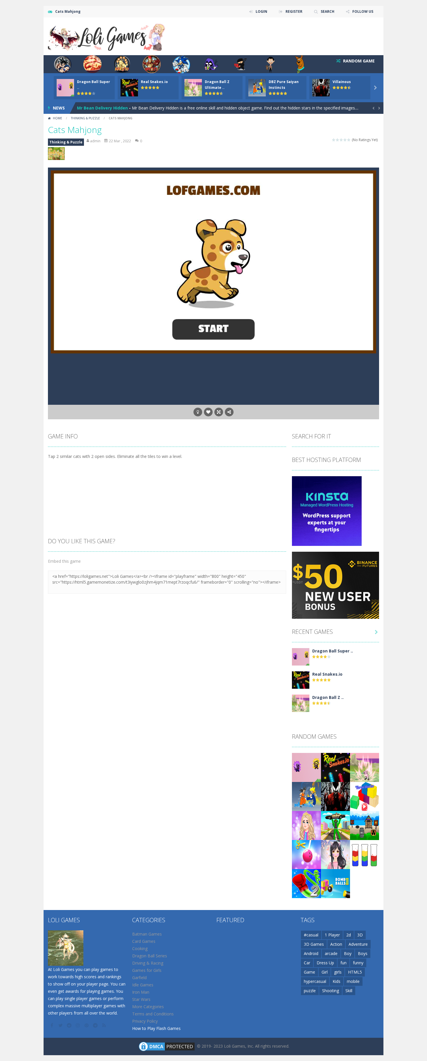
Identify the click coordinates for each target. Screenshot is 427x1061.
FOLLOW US (362, 11)
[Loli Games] (107, 36)
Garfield (139, 977)
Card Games (143, 941)
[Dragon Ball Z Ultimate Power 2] (300, 703)
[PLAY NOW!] (65, 87)
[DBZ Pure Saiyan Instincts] (306, 796)
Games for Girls (147, 970)
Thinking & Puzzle (85, 118)
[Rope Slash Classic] (306, 854)
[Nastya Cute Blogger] (306, 825)
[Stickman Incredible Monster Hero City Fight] (335, 825)
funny (358, 962)
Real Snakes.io (154, 81)
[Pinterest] (87, 1025)
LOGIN (261, 11)
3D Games (314, 944)
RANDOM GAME (358, 61)
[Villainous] (335, 796)
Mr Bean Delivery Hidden (102, 108)
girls (338, 972)
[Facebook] (52, 1025)
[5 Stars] (349, 139)
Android (311, 953)
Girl (325, 972)
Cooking (140, 948)
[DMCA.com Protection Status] (167, 1046)
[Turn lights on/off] (197, 412)
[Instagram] (78, 1025)
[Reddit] (69, 1025)
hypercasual (315, 981)
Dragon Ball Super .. (332, 651)
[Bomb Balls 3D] (335, 883)
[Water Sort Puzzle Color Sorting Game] (364, 854)
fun (343, 962)
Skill (348, 990)
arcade (331, 953)
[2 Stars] (338, 139)
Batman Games (147, 934)
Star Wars (141, 999)
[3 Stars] (341, 139)
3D (360, 935)
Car (307, 962)
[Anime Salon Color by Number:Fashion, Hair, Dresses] (335, 854)
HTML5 (355, 972)
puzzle (310, 990)
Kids (336, 981)
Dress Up (325, 962)
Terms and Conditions (153, 1014)
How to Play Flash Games (156, 1028)
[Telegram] (96, 1025)
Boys (362, 953)
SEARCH (327, 11)
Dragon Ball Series (149, 956)
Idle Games (142, 985)
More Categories (148, 1006)
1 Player (332, 935)
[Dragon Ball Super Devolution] (300, 656)
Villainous (342, 81)
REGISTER (294, 11)
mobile (353, 981)
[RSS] (104, 1025)
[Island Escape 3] (364, 825)
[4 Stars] (345, 139)
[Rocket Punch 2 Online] (306, 883)
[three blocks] (364, 796)
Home (57, 118)
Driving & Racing (147, 963)
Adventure (358, 944)
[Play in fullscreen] (218, 412)
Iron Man (140, 992)
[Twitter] (61, 1025)
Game (309, 972)
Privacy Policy (145, 1021)
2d (348, 935)
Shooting (330, 990)
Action (336, 944)
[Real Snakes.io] (300, 679)
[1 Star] (334, 139)
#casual (311, 935)
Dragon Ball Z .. (328, 697)
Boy (347, 953)
